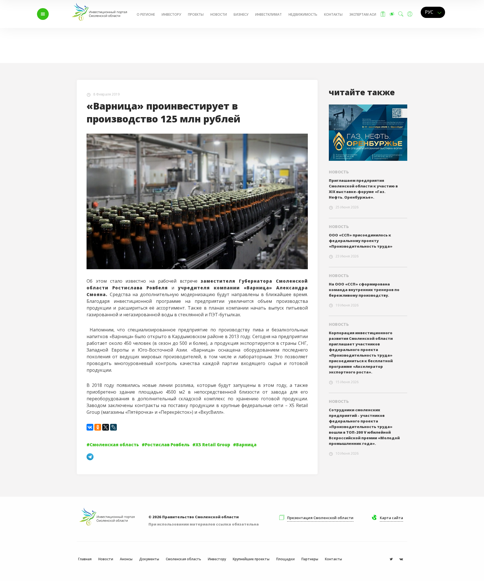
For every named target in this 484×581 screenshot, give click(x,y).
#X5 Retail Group (211, 444)
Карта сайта (391, 517)
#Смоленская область (113, 444)
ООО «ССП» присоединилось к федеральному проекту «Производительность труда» (360, 241)
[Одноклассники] (97, 427)
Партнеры (309, 559)
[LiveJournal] (113, 427)
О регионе (146, 14)
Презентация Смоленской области (320, 517)
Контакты (333, 14)
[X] (105, 427)
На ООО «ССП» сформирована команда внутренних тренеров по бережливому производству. (364, 290)
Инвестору (171, 14)
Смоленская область (183, 559)
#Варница (245, 444)
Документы (149, 559)
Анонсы (126, 559)
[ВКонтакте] (90, 427)
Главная (70, 40)
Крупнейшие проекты (251, 559)
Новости (218, 14)
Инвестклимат (268, 14)
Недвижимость (302, 14)
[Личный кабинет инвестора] (409, 14)
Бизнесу (241, 14)
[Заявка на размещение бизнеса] (382, 14)
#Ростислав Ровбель (166, 444)
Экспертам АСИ (362, 14)
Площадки (285, 559)
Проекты (196, 14)
